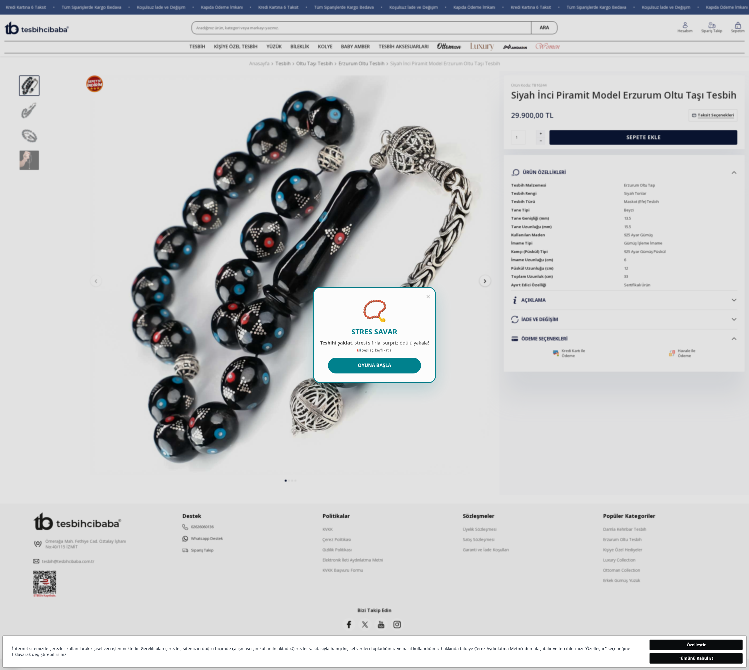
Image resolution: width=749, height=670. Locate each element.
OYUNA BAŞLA (374, 365)
